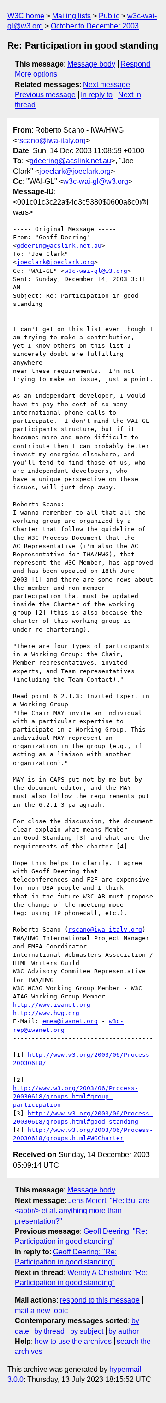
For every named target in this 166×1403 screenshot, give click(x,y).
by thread (49, 1331)
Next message (106, 85)
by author (123, 1331)
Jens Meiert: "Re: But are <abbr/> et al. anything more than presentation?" (82, 1211)
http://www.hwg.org (46, 1012)
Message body (91, 64)
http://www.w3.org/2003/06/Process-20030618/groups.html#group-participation (75, 1096)
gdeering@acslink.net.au (70, 161)
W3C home (25, 16)
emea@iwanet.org (70, 1021)
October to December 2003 (95, 26)
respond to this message (100, 1300)
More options (36, 74)
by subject (86, 1331)
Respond (135, 64)
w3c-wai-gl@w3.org (95, 181)
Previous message (45, 95)
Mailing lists (71, 16)
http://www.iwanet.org (51, 1004)
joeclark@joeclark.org (75, 171)
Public (109, 16)
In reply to (97, 95)
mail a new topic (41, 1310)
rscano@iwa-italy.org (51, 140)
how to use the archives (73, 1341)
